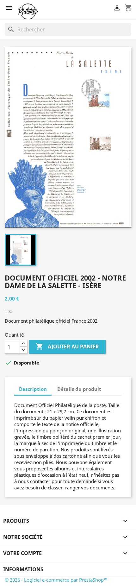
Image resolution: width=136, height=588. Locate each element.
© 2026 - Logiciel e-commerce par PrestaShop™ (56, 580)
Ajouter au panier (67, 346)
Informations (23, 569)
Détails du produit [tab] (79, 389)
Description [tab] (33, 389)
